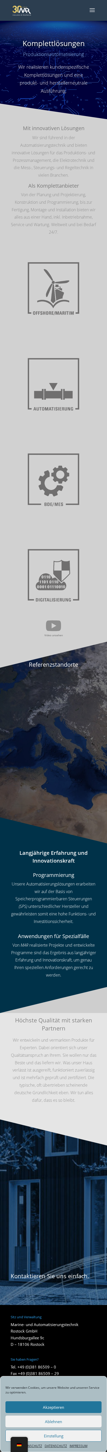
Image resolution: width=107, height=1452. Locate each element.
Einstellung (53, 1435)
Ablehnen (53, 1421)
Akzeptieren (53, 1407)
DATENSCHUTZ (31, 1446)
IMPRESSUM (79, 1446)
